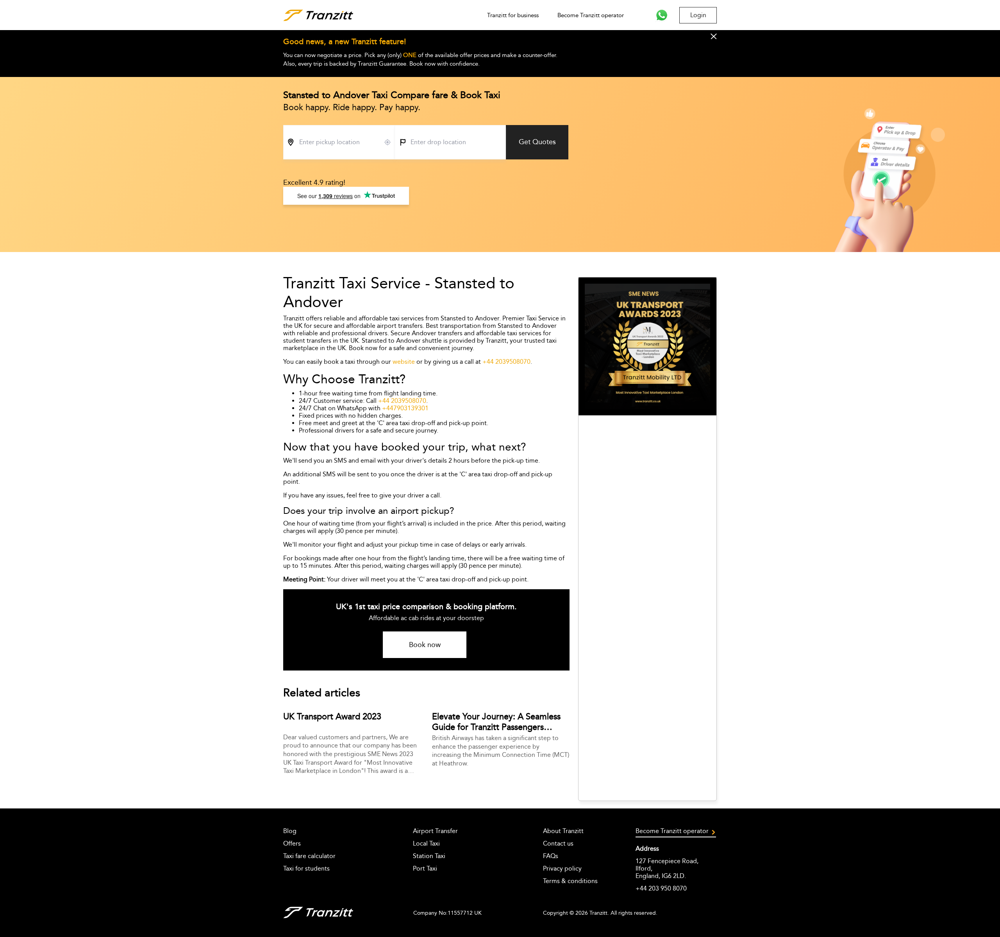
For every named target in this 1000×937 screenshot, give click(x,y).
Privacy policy (562, 868)
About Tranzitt (563, 831)
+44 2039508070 (506, 361)
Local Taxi (426, 843)
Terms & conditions (570, 881)
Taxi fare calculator (309, 856)
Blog (289, 831)
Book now (425, 644)
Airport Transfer (435, 831)
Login (698, 15)
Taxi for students (306, 868)
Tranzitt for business (513, 15)
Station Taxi (429, 856)
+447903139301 (405, 408)
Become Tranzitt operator (590, 15)
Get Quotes (537, 142)
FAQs (550, 856)
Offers (292, 843)
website (404, 361)
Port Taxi (425, 868)
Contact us (558, 843)
